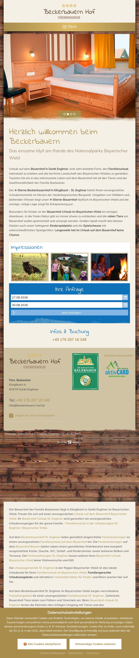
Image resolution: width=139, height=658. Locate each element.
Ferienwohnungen (114, 537)
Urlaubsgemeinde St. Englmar (34, 568)
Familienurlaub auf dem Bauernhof (63, 542)
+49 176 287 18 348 (69, 339)
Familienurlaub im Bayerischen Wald (61, 572)
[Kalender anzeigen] (125, 297)
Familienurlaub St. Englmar (86, 595)
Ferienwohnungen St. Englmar (48, 555)
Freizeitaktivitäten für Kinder (72, 577)
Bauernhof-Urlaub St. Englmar (42, 518)
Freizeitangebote (20, 595)
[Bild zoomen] (30, 267)
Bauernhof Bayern (28, 546)
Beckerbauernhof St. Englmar (40, 537)
